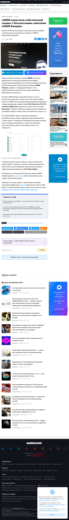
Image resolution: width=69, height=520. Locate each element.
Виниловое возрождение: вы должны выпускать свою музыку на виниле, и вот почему (27, 315)
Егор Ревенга (8, 16)
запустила (23, 185)
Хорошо (52, 514)
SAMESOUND (16, 508)
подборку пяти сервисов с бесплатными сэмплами (19, 190)
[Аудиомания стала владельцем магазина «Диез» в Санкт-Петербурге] (6, 364)
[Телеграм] (2, 448)
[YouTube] (26, 448)
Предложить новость (58, 21)
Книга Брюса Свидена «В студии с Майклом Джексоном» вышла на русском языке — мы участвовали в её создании (28, 327)
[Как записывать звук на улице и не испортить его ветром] (6, 290)
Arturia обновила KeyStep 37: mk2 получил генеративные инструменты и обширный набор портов (29, 387)
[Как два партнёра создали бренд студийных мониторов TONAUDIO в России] (6, 412)
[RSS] (66, 448)
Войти (43, 250)
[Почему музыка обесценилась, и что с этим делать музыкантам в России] (6, 376)
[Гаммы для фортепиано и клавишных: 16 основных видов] (58, 95)
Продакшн (14, 292)
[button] (35, 39)
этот (8, 510)
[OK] (58, 448)
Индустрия (15, 320)
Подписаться (60, 176)
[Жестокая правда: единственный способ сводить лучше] (6, 340)
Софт (3, 16)
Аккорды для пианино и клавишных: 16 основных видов (57, 87)
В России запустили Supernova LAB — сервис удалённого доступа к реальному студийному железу (29, 423)
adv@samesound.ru (37, 455)
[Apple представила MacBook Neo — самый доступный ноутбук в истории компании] (6, 352)
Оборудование (16, 308)
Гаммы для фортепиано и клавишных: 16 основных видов (57, 101)
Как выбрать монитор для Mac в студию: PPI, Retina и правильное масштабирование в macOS (28, 399)
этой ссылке (19, 176)
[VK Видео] (34, 448)
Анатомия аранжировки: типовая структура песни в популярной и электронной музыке (57, 144)
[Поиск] (67, 2)
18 (26, 378)
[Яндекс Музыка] (42, 448)
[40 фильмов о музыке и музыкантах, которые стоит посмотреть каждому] (58, 108)
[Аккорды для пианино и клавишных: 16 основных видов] (58, 81)
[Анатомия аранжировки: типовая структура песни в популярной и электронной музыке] (58, 137)
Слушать (58, 60)
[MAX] (18, 448)
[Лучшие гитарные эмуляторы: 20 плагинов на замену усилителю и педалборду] (58, 122)
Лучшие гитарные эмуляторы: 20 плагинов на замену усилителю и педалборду (57, 129)
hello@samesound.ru (39, 453)
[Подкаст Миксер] (50, 448)
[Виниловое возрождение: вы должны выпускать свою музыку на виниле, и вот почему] (6, 316)
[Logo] (5, 2)
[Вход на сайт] (64, 2)
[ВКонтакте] (10, 448)
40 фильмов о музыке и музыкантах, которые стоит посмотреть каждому (58, 115)
